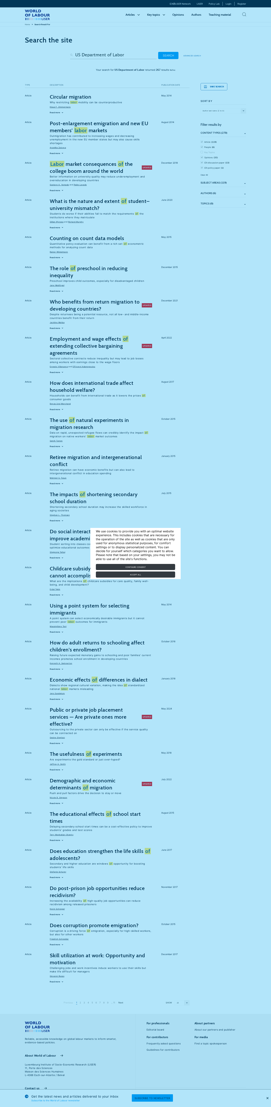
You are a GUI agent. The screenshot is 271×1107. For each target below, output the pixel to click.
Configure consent (135, 567)
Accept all (135, 575)
